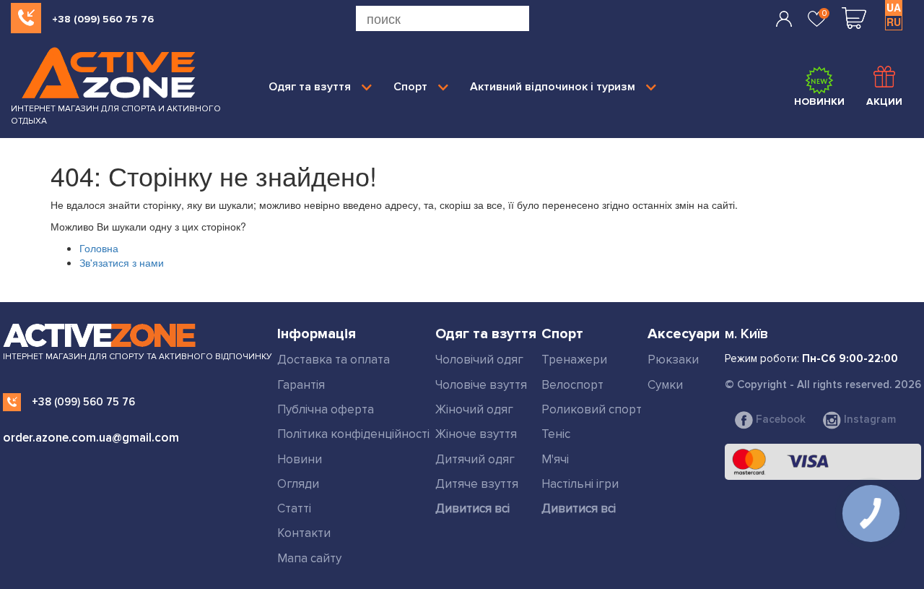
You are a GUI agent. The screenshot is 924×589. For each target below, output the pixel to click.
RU (893, 21)
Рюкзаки (673, 359)
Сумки (665, 384)
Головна (98, 248)
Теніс (555, 434)
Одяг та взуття (310, 86)
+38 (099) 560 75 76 (103, 19)
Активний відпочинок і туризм (552, 86)
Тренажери (574, 359)
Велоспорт (572, 384)
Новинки (819, 101)
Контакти (304, 533)
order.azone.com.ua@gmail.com (91, 437)
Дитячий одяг (475, 459)
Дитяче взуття (476, 483)
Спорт (410, 86)
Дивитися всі (472, 508)
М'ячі (555, 459)
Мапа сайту (309, 558)
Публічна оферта (325, 409)
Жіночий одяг (474, 409)
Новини (299, 459)
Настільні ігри (580, 483)
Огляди (298, 483)
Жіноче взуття (476, 434)
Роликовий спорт (591, 409)
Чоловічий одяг (479, 359)
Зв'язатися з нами (121, 262)
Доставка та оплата (333, 359)
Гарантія (301, 384)
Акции (884, 101)
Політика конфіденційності (353, 434)
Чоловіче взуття (481, 384)
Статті (294, 508)
